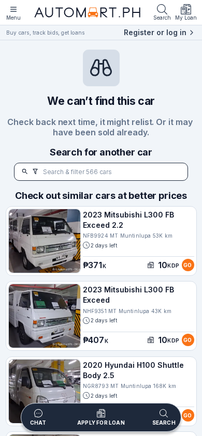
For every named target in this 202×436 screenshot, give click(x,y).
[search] (25, 171)
